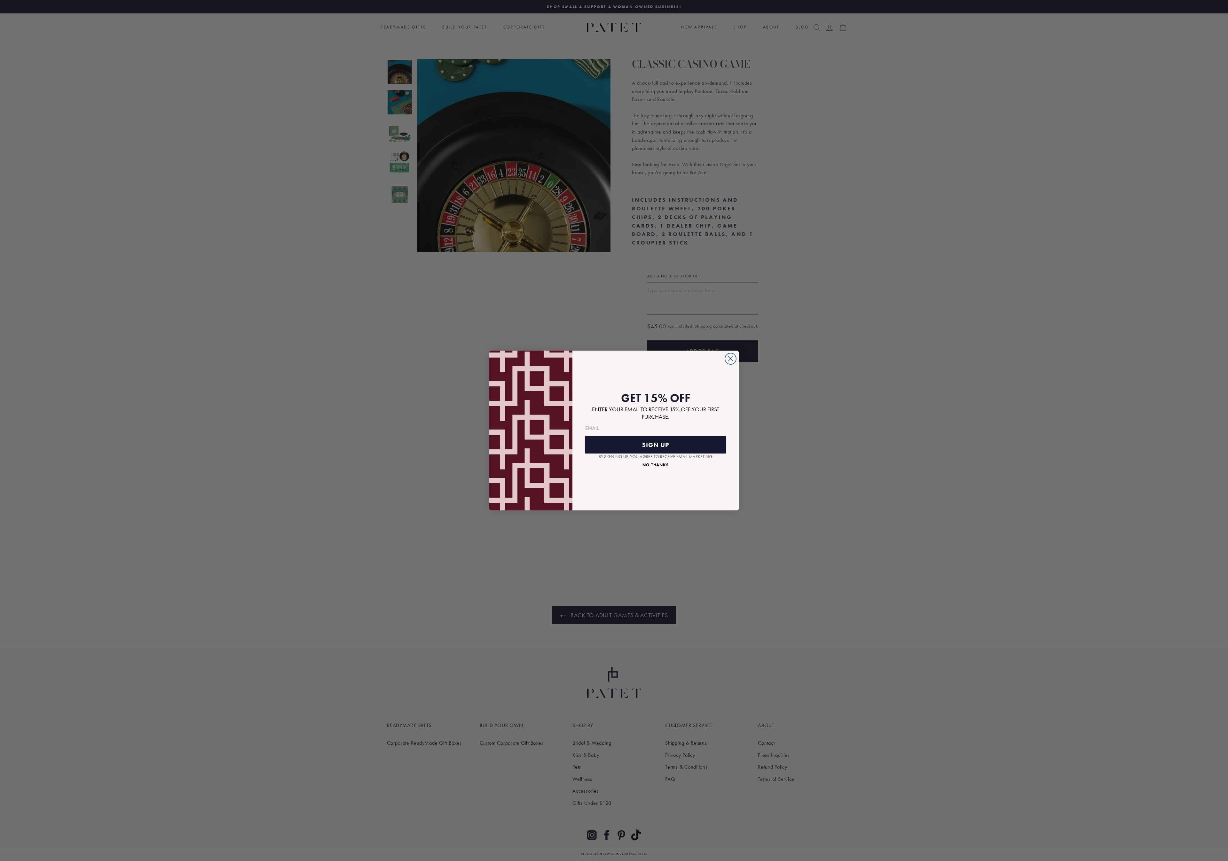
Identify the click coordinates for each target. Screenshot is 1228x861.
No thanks (655, 465)
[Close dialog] (730, 358)
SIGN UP (655, 445)
